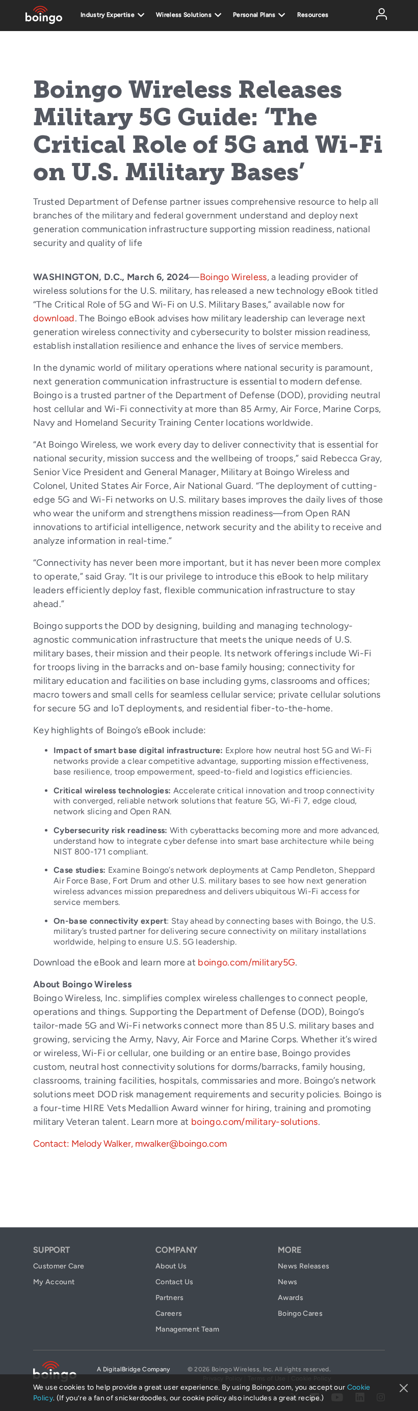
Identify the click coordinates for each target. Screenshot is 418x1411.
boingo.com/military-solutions (254, 1121)
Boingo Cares (300, 1313)
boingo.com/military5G (246, 962)
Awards (290, 1297)
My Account (395, 16)
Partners (169, 1297)
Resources (313, 14)
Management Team (187, 1329)
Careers (168, 1313)
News (287, 1282)
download (54, 318)
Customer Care (58, 1266)
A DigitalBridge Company (133, 1369)
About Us (171, 1266)
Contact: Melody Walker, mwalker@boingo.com (130, 1143)
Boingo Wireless (233, 277)
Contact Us (174, 1282)
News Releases (303, 1266)
